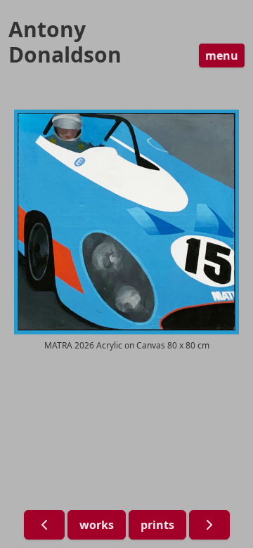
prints (157, 525)
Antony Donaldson (65, 42)
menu (221, 55)
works (96, 525)
